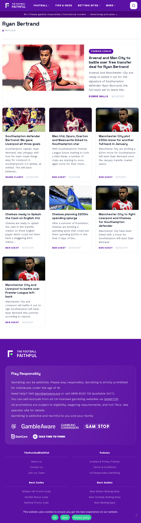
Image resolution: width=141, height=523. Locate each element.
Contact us (36, 467)
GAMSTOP (111, 399)
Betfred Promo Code (36, 502)
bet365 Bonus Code (36, 497)
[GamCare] (19, 436)
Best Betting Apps (104, 502)
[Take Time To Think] (49, 436)
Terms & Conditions (104, 467)
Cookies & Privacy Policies (105, 461)
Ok (55, 517)
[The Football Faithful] (15, 5)
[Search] (133, 5)
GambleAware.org (47, 393)
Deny (65, 517)
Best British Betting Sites (105, 491)
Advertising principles (102, 14)
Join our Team (36, 472)
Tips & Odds (63, 5)
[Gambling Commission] (70, 426)
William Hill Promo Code (36, 491)
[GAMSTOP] (97, 426)
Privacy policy (82, 517)
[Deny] (136, 515)
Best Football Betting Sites (105, 497)
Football (40, 5)
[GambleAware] (38, 426)
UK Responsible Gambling (105, 472)
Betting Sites (88, 5)
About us (36, 461)
